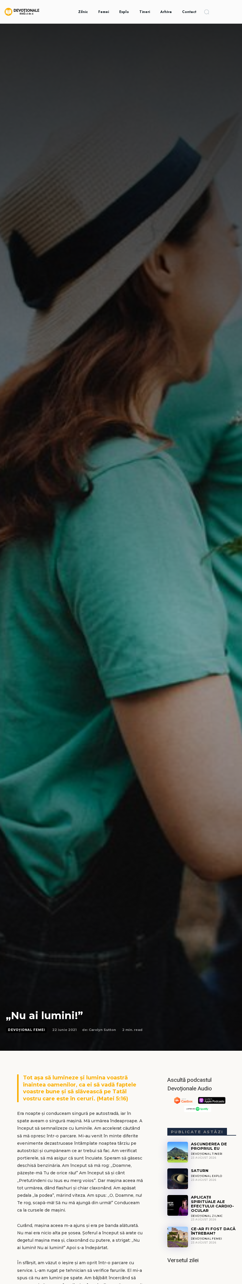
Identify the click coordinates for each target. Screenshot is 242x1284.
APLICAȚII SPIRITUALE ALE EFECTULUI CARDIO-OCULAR (212, 1204)
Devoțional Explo (206, 1176)
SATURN (199, 1170)
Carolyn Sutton (102, 1030)
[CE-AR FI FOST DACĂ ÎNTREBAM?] (177, 1237)
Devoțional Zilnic (207, 1215)
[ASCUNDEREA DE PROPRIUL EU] (177, 1152)
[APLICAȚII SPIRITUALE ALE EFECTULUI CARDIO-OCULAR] (177, 1205)
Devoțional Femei (26, 1030)
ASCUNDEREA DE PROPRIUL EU (209, 1146)
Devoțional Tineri (207, 1153)
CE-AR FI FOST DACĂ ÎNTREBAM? (213, 1231)
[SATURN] (177, 1178)
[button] (206, 12)
